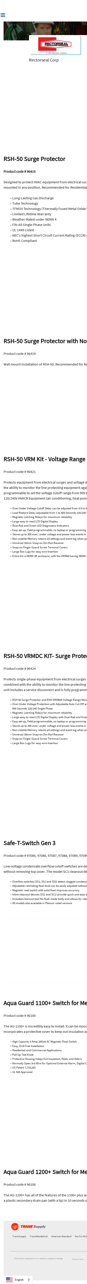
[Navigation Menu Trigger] (3, 15)
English (19, 1280)
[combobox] (18, 1279)
